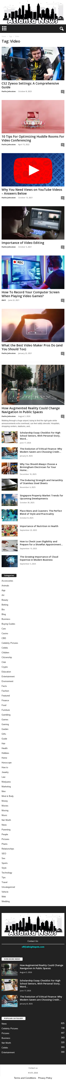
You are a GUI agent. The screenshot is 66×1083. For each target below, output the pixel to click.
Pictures (5, 839)
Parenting (6, 829)
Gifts (4, 734)
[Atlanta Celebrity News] (33, 12)
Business (6, 619)
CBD (4, 638)
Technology (7, 873)
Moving (5, 810)
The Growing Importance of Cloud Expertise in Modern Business (39, 558)
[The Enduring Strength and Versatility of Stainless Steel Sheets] (10, 485)
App (3, 590)
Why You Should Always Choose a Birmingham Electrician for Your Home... (38, 467)
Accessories (7, 581)
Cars (4, 628)
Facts (4, 686)
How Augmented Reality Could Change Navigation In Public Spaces (31, 410)
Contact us (33, 1068)
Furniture (6, 710)
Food (4, 705)
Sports (5, 863)
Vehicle (5, 892)
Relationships (8, 849)
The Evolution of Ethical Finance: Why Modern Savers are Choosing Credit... (41, 450)
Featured (6, 695)
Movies (5, 806)
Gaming (5, 724)
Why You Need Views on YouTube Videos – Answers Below (32, 192)
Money (5, 801)
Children (5, 652)
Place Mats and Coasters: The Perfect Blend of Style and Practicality (41, 512)
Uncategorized (8, 887)
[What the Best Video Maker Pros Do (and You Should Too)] (33, 325)
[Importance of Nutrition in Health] (10, 531)
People (5, 834)
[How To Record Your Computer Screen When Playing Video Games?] (33, 272)
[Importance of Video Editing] (33, 223)
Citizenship (7, 657)
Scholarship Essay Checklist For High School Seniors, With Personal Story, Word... (40, 435)
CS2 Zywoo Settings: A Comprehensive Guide (30, 85)
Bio (3, 609)
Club (4, 662)
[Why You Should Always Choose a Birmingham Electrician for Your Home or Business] (10, 468)
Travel (4, 882)
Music (4, 815)
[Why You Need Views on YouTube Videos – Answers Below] (33, 169)
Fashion (5, 691)
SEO (4, 853)
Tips (4, 877)
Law (3, 777)
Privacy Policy (45, 1078)
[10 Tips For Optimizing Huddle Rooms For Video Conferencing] (33, 116)
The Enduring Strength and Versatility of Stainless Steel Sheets (41, 482)
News (4, 825)
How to (5, 767)
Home (4, 36)
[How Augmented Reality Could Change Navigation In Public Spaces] (33, 385)
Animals (5, 585)
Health (5, 748)
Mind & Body (8, 796)
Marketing (6, 786)
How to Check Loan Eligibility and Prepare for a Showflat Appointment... (41, 543)
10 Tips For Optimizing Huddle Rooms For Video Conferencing (33, 138)
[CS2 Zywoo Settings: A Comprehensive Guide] (33, 63)
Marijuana (6, 782)
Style (4, 868)
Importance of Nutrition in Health (39, 526)
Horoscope (7, 762)
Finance (5, 700)
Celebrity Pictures (10, 643)
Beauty (5, 600)
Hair (3, 743)
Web (4, 896)
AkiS (4, 300)
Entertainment (8, 676)
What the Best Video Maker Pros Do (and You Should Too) (32, 347)
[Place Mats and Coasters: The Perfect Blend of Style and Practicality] (10, 515)
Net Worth (6, 820)
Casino (5, 633)
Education (6, 672)
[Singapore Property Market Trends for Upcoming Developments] (10, 500)
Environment (7, 681)
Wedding (6, 901)
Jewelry (5, 772)
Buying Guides (8, 624)
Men (4, 791)
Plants (5, 844)
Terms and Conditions (25, 1078)
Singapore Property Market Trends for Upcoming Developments (41, 497)
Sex (3, 858)
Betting (5, 605)
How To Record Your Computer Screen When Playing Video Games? (30, 294)
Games (5, 719)
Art (3, 595)
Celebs (5, 648)
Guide (4, 739)
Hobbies (5, 753)
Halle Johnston (9, 91)
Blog (4, 614)
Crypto (5, 667)
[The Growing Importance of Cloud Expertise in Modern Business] (10, 561)
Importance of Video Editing (23, 243)
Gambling (6, 715)
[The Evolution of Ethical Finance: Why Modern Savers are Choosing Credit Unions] (10, 453)
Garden (5, 729)
